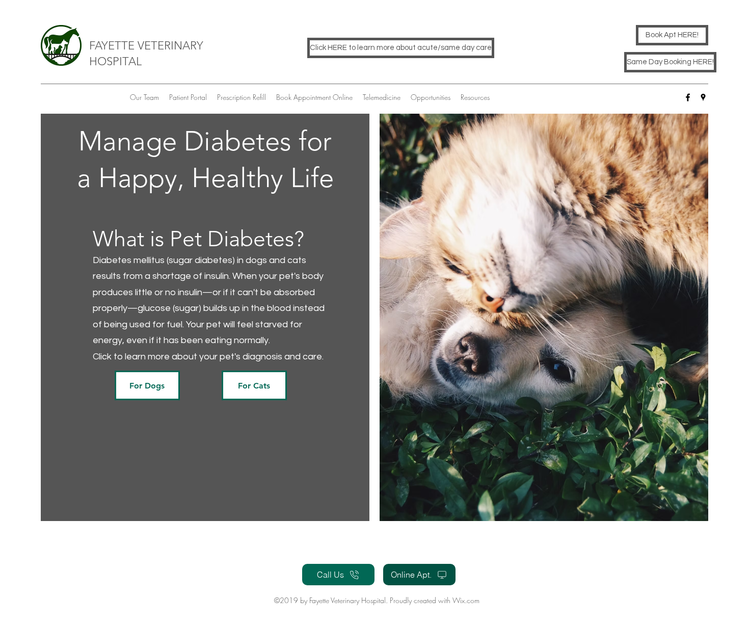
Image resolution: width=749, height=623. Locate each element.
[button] (147, 385)
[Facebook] (688, 97)
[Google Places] (703, 97)
